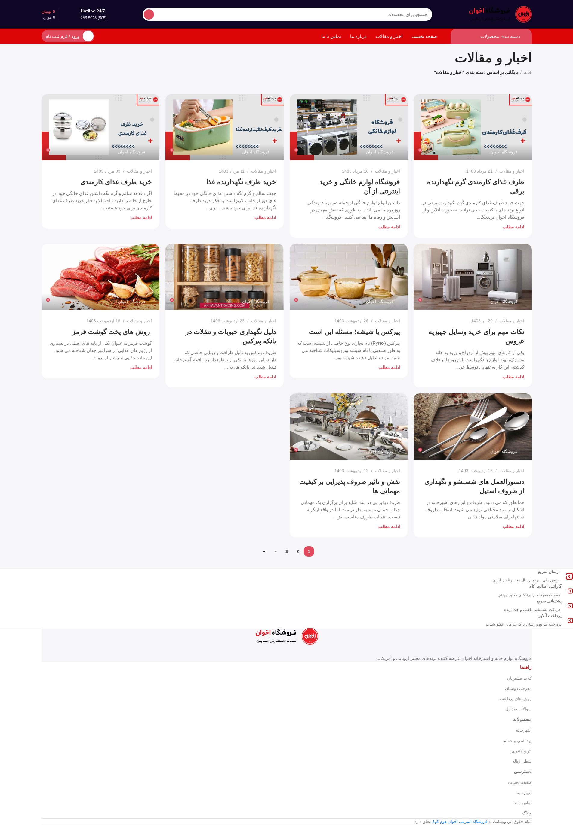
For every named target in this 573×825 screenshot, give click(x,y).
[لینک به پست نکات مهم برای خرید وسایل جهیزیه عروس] (473, 277)
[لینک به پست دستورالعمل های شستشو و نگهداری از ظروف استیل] (473, 426)
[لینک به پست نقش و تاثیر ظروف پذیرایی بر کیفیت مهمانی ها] (349, 426)
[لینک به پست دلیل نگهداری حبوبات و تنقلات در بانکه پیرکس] (224, 277)
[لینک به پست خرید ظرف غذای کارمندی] (101, 127)
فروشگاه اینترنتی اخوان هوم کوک (459, 821)
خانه (528, 72)
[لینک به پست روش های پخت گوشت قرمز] (101, 277)
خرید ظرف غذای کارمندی (116, 182)
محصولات (522, 719)
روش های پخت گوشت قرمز (112, 331)
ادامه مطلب (513, 227)
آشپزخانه (524, 730)
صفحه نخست (520, 782)
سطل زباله (522, 761)
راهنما (526, 667)
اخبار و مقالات (511, 171)
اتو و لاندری (522, 750)
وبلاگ (527, 813)
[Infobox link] (515, 576)
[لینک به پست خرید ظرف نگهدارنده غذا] (224, 127)
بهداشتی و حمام (518, 740)
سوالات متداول (518, 708)
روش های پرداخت (516, 698)
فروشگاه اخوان (504, 152)
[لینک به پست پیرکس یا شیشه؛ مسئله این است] (349, 277)
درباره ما (524, 792)
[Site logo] (500, 13)
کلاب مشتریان (519, 678)
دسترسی (523, 771)
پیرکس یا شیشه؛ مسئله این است (354, 331)
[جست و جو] (149, 14)
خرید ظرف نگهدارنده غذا (241, 182)
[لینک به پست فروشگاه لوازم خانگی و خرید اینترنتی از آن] (349, 127)
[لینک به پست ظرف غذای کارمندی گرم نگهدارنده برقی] (473, 127)
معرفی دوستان (518, 688)
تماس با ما (522, 802)
